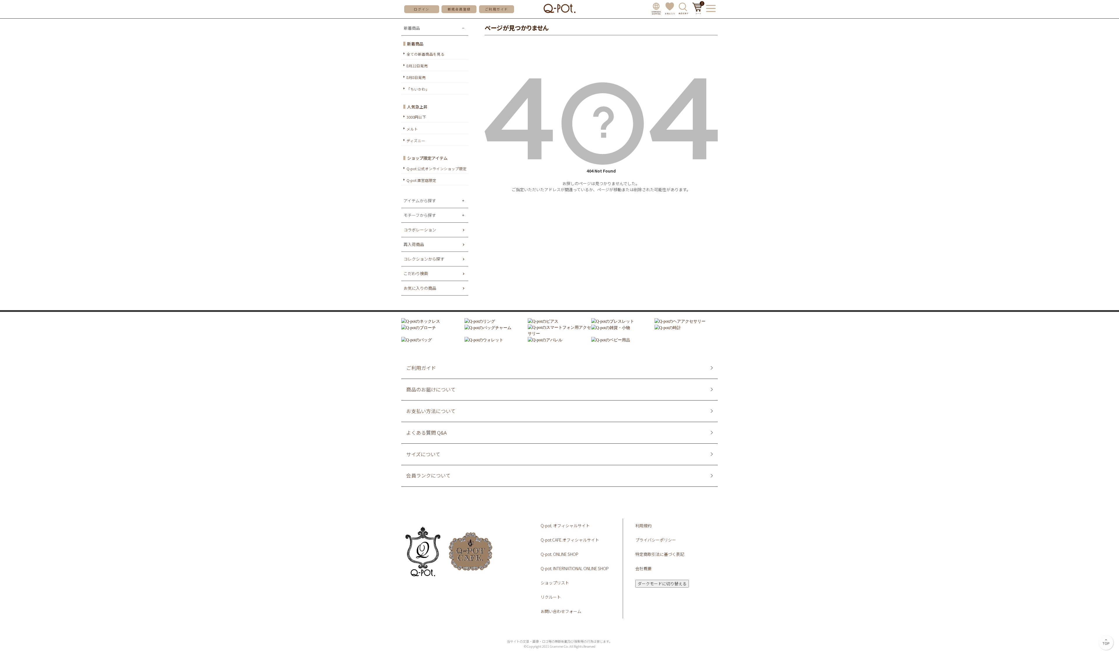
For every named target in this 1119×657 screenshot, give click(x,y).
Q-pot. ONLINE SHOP (559, 554)
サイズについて (423, 454)
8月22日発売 (417, 65)
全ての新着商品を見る (425, 54)
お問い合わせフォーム (561, 611)
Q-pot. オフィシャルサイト (565, 525)
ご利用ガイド (496, 9)
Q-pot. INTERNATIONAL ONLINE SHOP (575, 568)
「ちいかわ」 (418, 89)
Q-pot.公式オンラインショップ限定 (437, 168)
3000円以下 (416, 117)
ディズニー (416, 140)
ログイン (421, 9)
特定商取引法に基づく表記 (659, 554)
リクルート (551, 597)
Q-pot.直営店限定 (421, 180)
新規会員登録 (459, 9)
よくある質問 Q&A (426, 432)
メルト (412, 129)
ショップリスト (555, 583)
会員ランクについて (428, 475)
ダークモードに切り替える (662, 583)
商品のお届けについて (430, 389)
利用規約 (643, 525)
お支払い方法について (430, 411)
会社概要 (643, 568)
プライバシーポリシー (655, 540)
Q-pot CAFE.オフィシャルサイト (570, 540)
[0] (697, 12)
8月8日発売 (416, 77)
